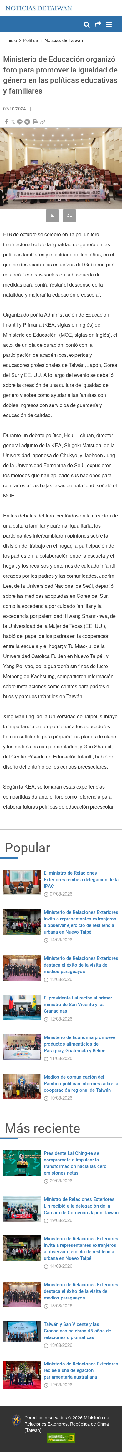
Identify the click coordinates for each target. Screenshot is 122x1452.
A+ (69, 215)
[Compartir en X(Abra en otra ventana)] (12, 121)
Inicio (11, 40)
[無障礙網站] (61, 1437)
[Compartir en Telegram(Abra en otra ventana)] (27, 121)
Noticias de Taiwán (63, 40)
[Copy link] (42, 121)
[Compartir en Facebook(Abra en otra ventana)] (6, 121)
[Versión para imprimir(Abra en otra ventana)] (35, 121)
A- (52, 215)
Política (30, 40)
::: (6, 3)
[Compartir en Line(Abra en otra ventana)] (19, 121)
